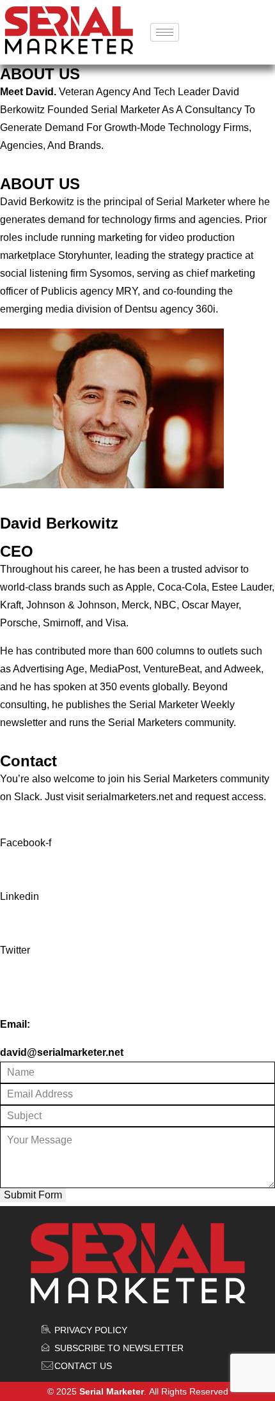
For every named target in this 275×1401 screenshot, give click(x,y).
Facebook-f (25, 842)
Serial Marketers (180, 778)
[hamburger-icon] (164, 32)
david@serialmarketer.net (61, 1052)
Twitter (15, 950)
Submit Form (33, 1194)
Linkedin (19, 896)
